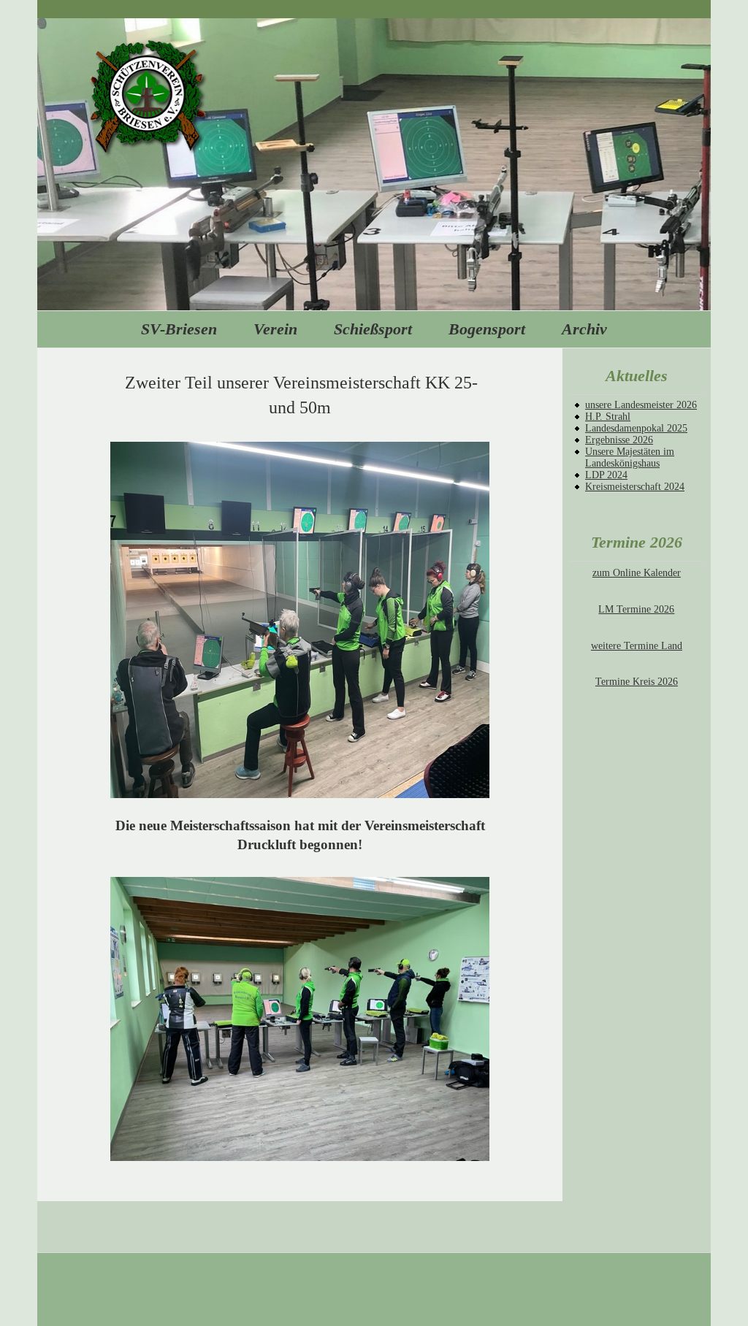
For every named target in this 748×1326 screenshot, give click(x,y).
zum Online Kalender (636, 572)
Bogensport (487, 329)
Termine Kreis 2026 (636, 681)
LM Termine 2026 (636, 609)
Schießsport (373, 329)
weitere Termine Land (636, 645)
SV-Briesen (179, 329)
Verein (275, 329)
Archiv (584, 329)
